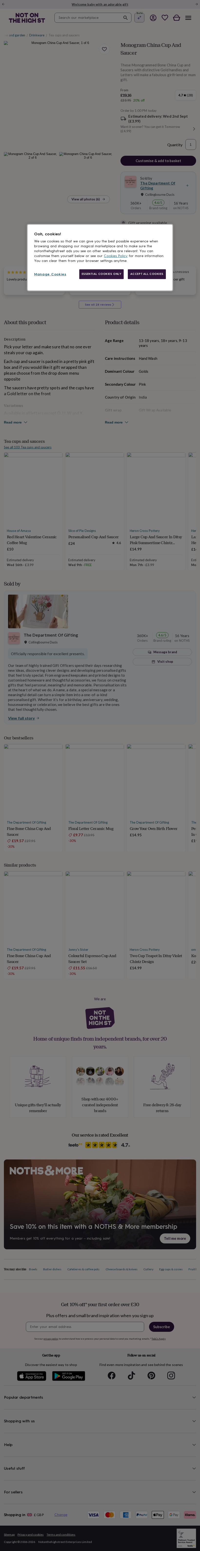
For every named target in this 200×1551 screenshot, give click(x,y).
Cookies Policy (116, 256)
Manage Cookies (50, 274)
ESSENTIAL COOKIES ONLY (101, 274)
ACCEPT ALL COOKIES (146, 274)
